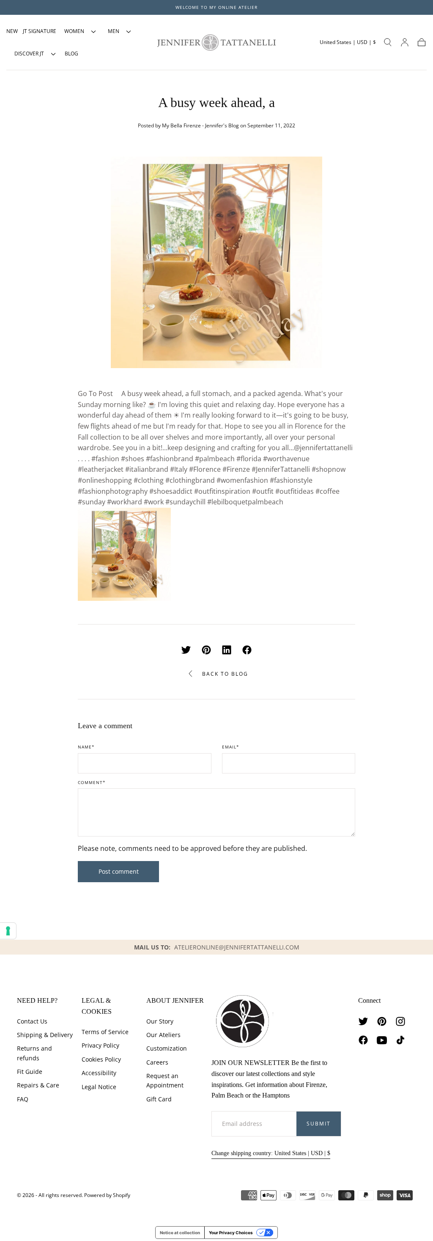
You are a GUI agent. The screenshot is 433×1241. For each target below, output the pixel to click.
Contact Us (32, 1021)
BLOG (71, 53)
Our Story (159, 1021)
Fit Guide (29, 1072)
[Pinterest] (382, 1021)
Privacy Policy (100, 1045)
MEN (113, 31)
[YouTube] (382, 1040)
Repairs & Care (38, 1085)
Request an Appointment (165, 1080)
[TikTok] (400, 1040)
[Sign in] (405, 42)
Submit (319, 1123)
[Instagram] (400, 1021)
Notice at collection (180, 1232)
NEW (12, 31)
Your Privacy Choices (231, 1232)
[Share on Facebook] (247, 650)
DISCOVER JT (29, 53)
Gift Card (159, 1099)
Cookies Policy (101, 1059)
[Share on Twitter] (186, 650)
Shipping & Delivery (45, 1035)
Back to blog (225, 673)
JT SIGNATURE (39, 31)
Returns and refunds (34, 1053)
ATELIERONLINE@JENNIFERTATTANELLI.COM (236, 947)
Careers (157, 1062)
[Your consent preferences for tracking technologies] (8, 931)
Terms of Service (105, 1032)
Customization (166, 1048)
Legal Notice (99, 1087)
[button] (348, 42)
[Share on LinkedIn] (226, 650)
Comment (92, 782)
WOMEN (74, 31)
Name (86, 747)
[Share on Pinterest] (206, 650)
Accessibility (99, 1073)
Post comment (119, 871)
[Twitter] (363, 1021)
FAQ (22, 1099)
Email (230, 747)
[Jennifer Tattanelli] (242, 1021)
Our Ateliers (163, 1035)
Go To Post (95, 393)
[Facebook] (363, 1040)
